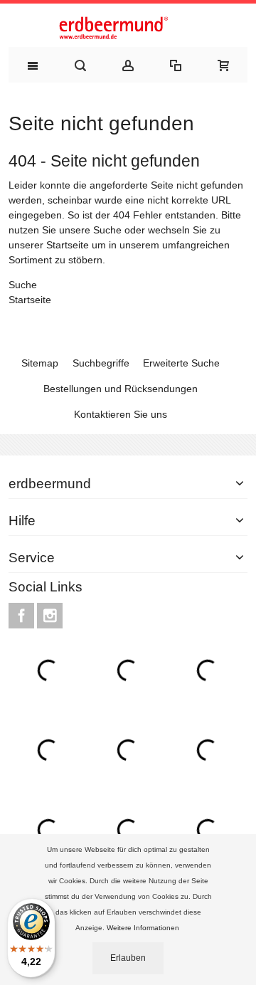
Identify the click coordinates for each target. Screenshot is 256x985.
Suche (107, 230)
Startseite (67, 245)
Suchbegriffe (101, 363)
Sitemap (39, 363)
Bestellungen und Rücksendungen (120, 388)
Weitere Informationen (144, 928)
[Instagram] (50, 615)
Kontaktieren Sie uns (120, 414)
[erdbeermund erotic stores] (128, 28)
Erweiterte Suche (181, 363)
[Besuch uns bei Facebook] (23, 615)
